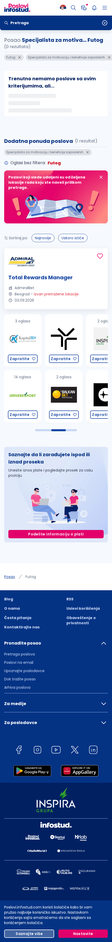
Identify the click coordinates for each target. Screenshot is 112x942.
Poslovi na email (18, 662)
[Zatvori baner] (101, 177)
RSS (69, 599)
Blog (8, 599)
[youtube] (56, 751)
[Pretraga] (73, 8)
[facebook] (19, 751)
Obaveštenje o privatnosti (81, 620)
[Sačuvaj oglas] (100, 256)
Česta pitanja (17, 617)
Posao (9, 576)
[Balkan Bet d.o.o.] (34, 396)
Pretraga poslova (19, 654)
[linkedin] (93, 751)
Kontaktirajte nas (22, 627)
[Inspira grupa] (75, 340)
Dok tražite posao (20, 679)
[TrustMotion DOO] (34, 340)
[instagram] (37, 751)
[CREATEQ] (75, 396)
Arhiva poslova (17, 687)
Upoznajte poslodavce (24, 670)
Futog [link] (31, 576)
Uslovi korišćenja (83, 608)
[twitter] (75, 751)
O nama (12, 608)
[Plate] (84, 8)
